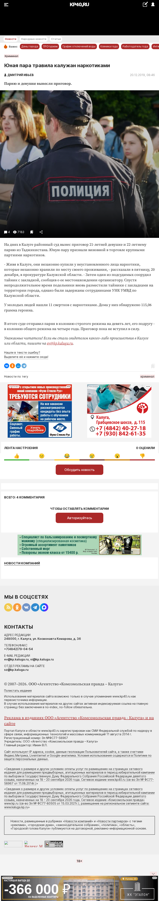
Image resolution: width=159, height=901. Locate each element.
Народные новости (33, 39)
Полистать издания (18, 690)
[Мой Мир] (18, 365)
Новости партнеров (112, 821)
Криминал (11, 56)
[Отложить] (31, 232)
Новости (10, 39)
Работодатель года (135, 46)
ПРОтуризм (50, 46)
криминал (147, 376)
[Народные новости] (145, 4)
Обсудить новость (79, 470)
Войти (153, 4)
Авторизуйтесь (79, 518)
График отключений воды (79, 46)
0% (16, 456)
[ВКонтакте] (6, 365)
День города (29, 46)
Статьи (56, 39)
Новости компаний (22, 563)
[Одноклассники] (12, 365)
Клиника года (109, 46)
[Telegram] (24, 365)
